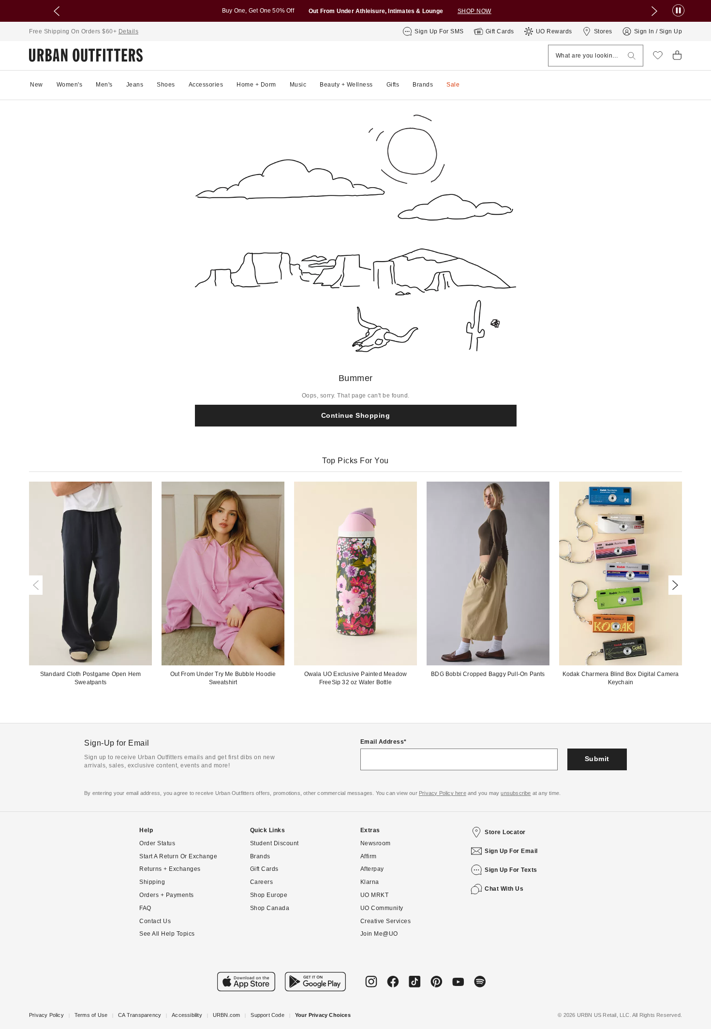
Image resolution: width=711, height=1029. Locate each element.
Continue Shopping (355, 415)
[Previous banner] (56, 11)
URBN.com (226, 1015)
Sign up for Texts (511, 870)
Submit (597, 759)
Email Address (382, 741)
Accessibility (187, 1015)
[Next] (673, 585)
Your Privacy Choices (323, 1015)
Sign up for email (511, 851)
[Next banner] (654, 11)
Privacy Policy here (442, 793)
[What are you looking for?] (632, 55)
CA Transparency (139, 1015)
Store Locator (505, 832)
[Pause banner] (678, 11)
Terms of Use (90, 1015)
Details (128, 31)
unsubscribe (516, 793)
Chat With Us (504, 888)
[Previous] (37, 585)
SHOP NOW (474, 11)
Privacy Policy (46, 1015)
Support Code (267, 1015)
